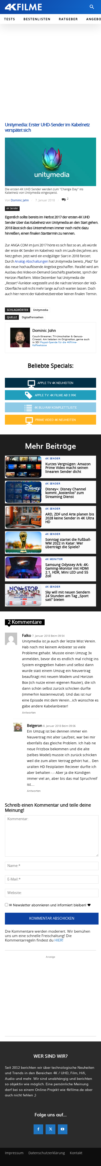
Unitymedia (40, 310)
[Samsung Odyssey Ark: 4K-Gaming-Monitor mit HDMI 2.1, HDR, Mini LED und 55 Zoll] (23, 567)
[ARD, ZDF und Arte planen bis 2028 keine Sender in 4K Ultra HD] (23, 517)
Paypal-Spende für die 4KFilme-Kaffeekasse (54, 343)
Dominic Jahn (20, 200)
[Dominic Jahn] (20, 338)
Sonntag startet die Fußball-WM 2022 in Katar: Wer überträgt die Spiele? (68, 543)
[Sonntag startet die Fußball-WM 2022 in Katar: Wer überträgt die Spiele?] (23, 542)
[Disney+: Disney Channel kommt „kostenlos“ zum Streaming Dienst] (23, 492)
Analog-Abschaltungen (31, 261)
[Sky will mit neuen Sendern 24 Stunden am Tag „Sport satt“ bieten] (23, 595)
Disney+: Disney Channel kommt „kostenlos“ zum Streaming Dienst (65, 493)
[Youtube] (62, 1129)
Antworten (29, 712)
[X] (50, 1129)
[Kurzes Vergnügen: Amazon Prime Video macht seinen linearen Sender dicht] (23, 467)
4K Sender (12, 208)
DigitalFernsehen (32, 317)
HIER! (58, 940)
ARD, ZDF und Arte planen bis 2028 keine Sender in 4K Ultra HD (69, 518)
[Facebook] (38, 1129)
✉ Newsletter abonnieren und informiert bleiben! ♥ (49, 905)
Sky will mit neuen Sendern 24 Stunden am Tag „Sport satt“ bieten (67, 596)
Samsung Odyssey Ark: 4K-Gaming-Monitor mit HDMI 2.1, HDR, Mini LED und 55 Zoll (67, 570)
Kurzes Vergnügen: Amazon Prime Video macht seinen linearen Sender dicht (68, 468)
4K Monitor (54, 559)
